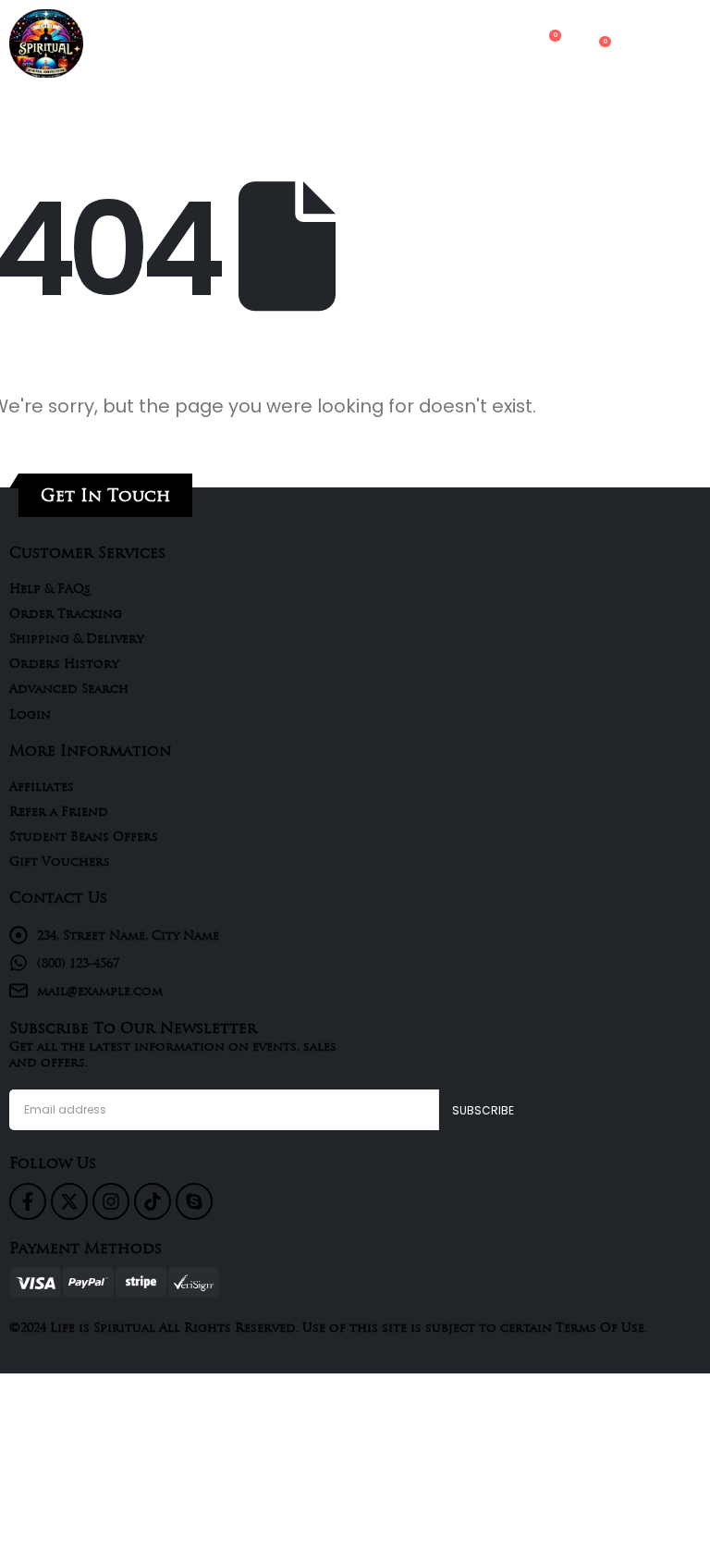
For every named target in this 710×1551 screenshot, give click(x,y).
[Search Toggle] (473, 43)
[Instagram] (110, 1201)
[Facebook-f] (27, 1201)
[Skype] (194, 1201)
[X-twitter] (69, 1201)
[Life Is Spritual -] (46, 43)
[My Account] (509, 44)
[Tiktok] (152, 1201)
